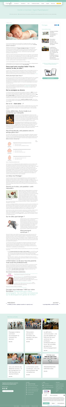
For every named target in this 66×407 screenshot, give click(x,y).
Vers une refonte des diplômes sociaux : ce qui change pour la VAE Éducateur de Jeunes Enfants (15, 370)
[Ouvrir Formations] (18, 3)
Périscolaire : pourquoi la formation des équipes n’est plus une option (54, 42)
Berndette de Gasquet (22, 14)
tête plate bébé (54, 14)
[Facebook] (3, 388)
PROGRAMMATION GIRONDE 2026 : (49, 367)
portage (36, 73)
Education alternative (14, 14)
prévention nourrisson (48, 14)
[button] (64, 395)
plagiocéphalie (40, 14)
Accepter (46, 403)
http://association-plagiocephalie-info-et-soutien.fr (23, 282)
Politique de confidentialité (56, 405)
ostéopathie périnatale (34, 14)
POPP (43, 14)
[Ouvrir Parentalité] (25, 3)
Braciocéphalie (28, 14)
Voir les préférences (61, 403)
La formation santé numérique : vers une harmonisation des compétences (32, 369)
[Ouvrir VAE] (29, 3)
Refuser (53, 403)
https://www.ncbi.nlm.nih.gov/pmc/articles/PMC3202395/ (16, 287)
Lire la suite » (11, 341)
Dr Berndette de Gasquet (19, 276)
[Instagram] (4, 388)
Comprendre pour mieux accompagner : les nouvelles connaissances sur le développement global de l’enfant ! (22, 293)
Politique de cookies (49, 405)
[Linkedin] (6, 388)
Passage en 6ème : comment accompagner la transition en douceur (54, 34)
